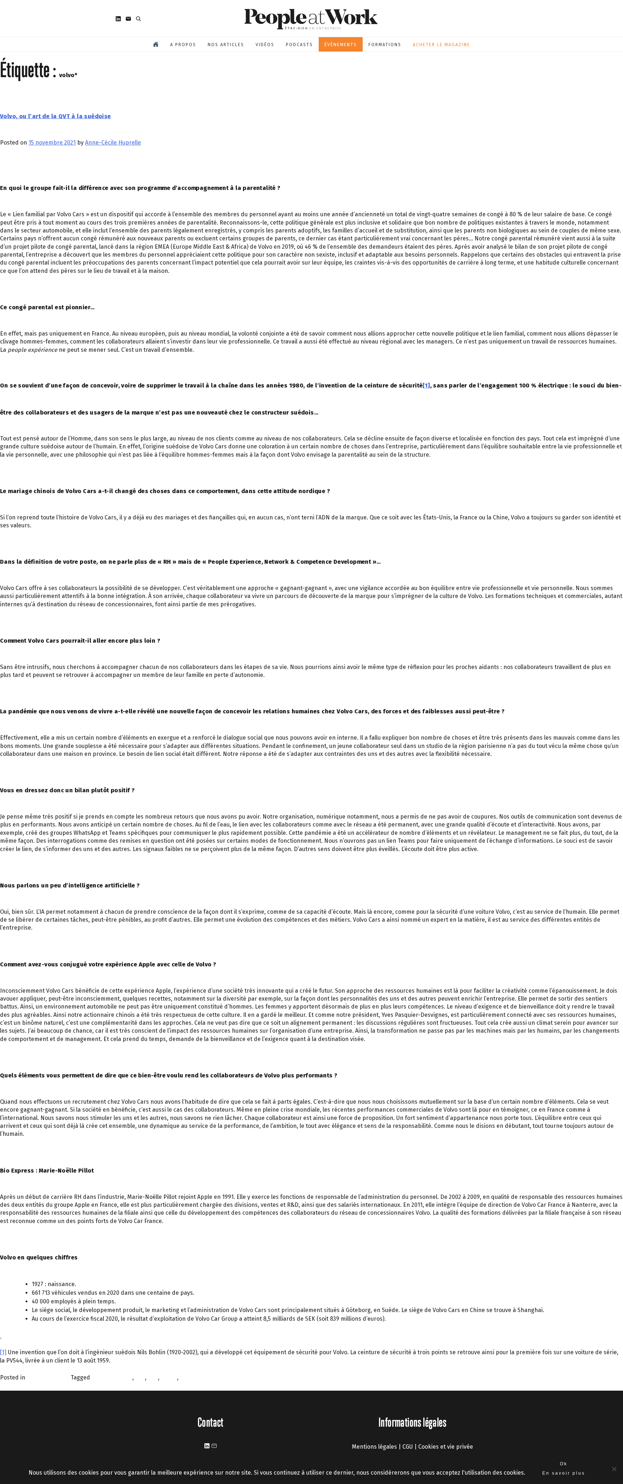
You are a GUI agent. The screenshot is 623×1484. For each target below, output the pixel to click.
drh (140, 1377)
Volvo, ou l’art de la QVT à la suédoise (55, 116)
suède (169, 1377)
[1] (426, 385)
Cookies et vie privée (445, 1446)
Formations (384, 44)
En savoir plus (563, 1473)
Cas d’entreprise (49, 1377)
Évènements (340, 44)
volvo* (188, 1377)
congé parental (112, 1377)
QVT (153, 1377)
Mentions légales (374, 1446)
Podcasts (299, 44)
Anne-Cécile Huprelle (113, 142)
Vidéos (265, 44)
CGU (407, 1446)
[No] (614, 1468)
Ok (563, 1463)
